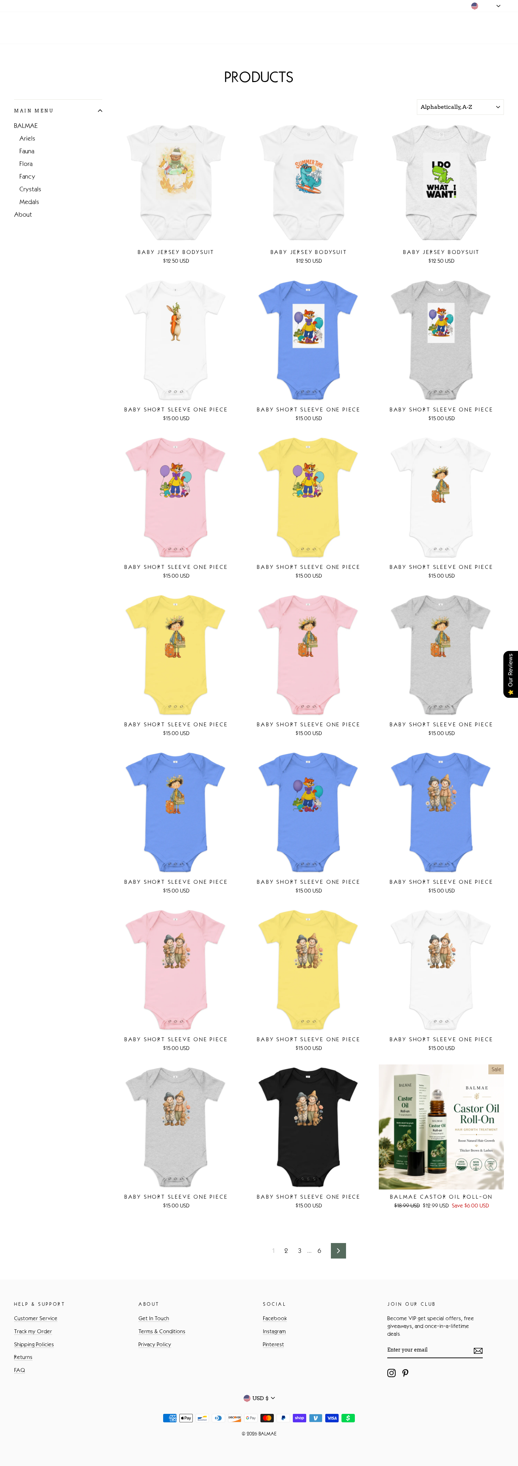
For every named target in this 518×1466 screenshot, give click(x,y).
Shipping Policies (34, 1344)
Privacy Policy (154, 1344)
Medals (29, 201)
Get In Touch (153, 1318)
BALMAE (36, 28)
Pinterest (273, 1344)
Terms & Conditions (161, 1331)
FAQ (19, 1370)
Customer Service (35, 1318)
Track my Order (33, 1331)
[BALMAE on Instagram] (391, 1373)
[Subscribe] (478, 1350)
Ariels (27, 138)
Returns (23, 1357)
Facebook (275, 1318)
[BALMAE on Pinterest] (405, 1373)
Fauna (26, 151)
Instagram (274, 1331)
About (23, 214)
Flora (25, 163)
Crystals (30, 189)
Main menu (34, 110)
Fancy (27, 176)
